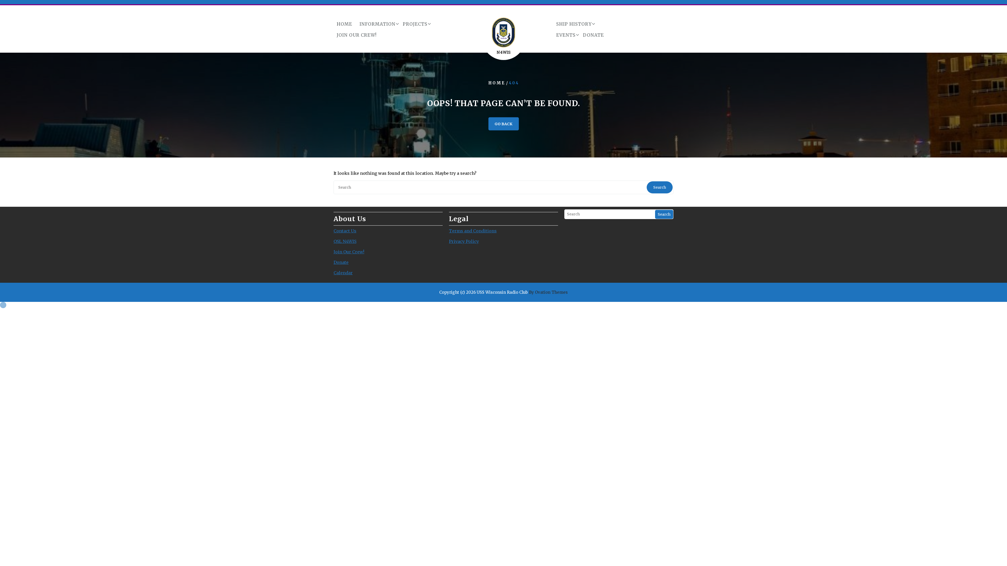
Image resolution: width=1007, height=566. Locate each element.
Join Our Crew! (357, 35)
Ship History (574, 24)
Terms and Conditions (473, 230)
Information (377, 24)
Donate (593, 35)
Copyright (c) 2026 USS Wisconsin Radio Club (503, 292)
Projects (415, 24)
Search (659, 187)
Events (566, 35)
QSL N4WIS (345, 241)
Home (344, 24)
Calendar (343, 272)
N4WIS (504, 52)
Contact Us (345, 230)
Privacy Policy (464, 241)
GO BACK (503, 124)
